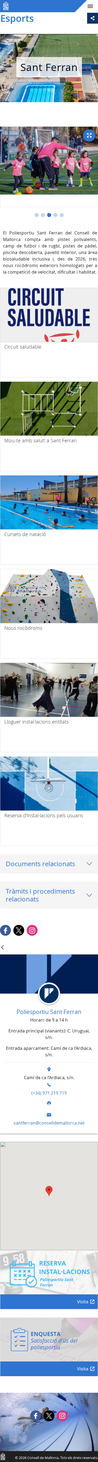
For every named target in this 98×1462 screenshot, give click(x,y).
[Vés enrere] (2, 948)
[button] (37, 215)
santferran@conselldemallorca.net (49, 1123)
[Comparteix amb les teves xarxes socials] (92, 18)
